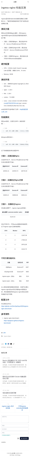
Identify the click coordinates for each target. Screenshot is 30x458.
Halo (13, 455)
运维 (4, 332)
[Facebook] (8, 344)
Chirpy (18, 455)
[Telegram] (6, 344)
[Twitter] (11, 344)
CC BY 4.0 (9, 347)
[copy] (26, 128)
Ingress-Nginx (7, 336)
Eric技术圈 (12, 453)
